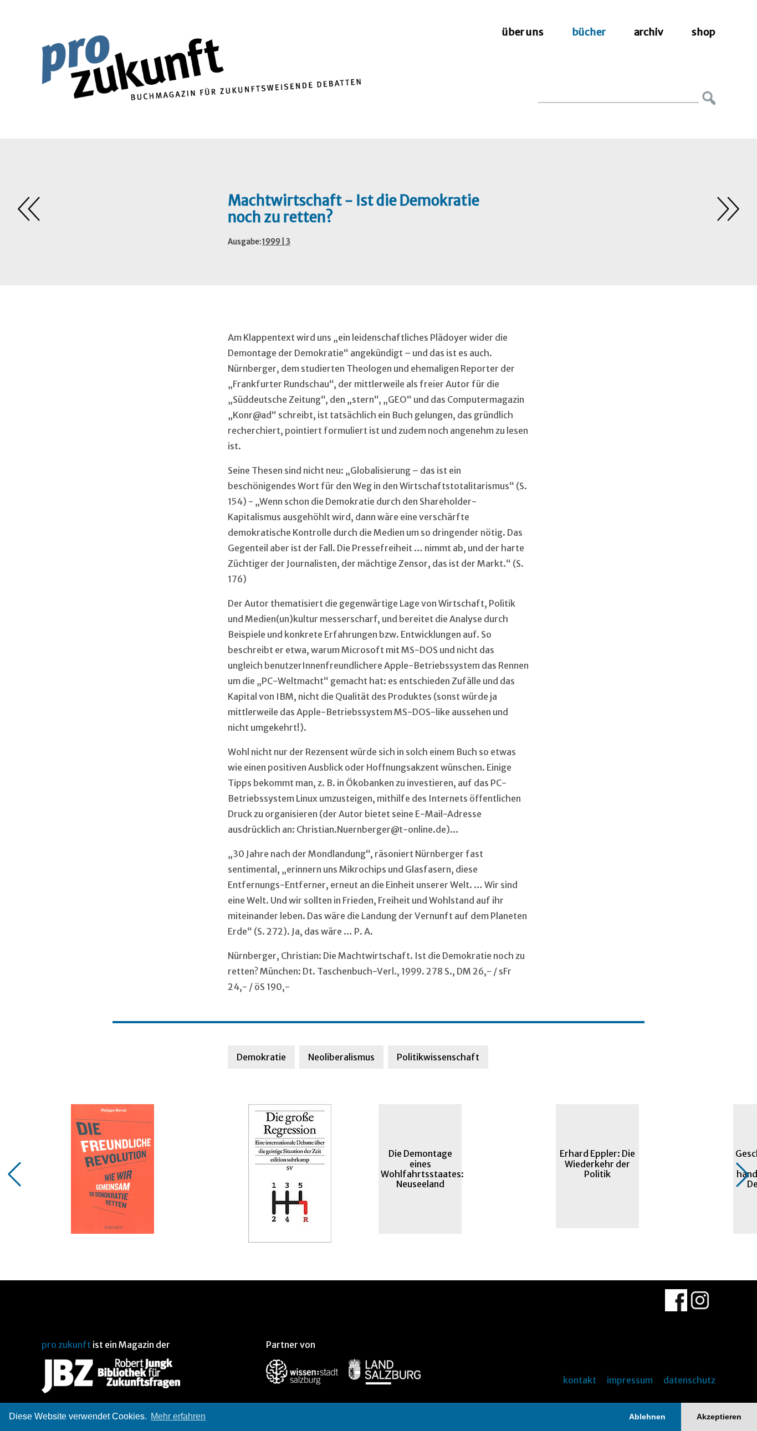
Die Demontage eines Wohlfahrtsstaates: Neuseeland (421, 1168)
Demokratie (261, 1057)
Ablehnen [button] (647, 1416)
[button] (14, 1174)
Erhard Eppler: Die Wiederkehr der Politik (597, 1163)
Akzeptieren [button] (719, 1416)
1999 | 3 (276, 242)
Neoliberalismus (341, 1057)
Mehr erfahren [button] (178, 1416)
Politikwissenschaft (438, 1057)
